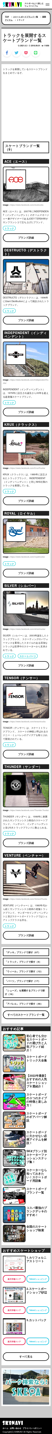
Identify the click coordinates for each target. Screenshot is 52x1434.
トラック (9, 228)
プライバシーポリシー (32, 1428)
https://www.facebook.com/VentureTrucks (28, 899)
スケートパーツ (27, 656)
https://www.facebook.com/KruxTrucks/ (27, 468)
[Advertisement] (26, 103)
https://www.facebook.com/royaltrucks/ (27, 556)
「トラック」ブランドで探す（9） (23, 961)
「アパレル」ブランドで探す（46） (24, 1003)
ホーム (5, 1428)
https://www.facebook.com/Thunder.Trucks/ (29, 810)
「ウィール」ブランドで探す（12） (24, 971)
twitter (16, 53)
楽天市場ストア (14, 1279)
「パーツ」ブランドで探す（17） (22, 981)
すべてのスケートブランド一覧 (26, 1015)
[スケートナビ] (12, 4)
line (36, 53)
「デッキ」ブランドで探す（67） (22, 952)
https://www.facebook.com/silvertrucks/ (27, 629)
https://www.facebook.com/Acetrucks (26, 204)
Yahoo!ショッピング (38, 1279)
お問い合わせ (15, 1428)
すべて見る (25, 1356)
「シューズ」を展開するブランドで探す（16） (25, 992)
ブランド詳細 (26, 237)
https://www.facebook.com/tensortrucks (27, 721)
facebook (7, 53)
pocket (26, 53)
